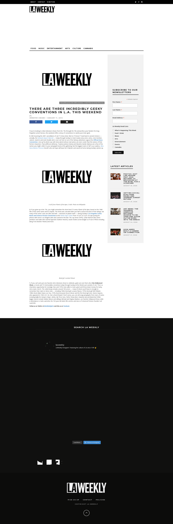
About (33, 2)
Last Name (117, 110)
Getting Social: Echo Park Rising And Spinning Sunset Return (132, 196)
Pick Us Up (73, 500)
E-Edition (51, 2)
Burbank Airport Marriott (46, 138)
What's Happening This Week (125, 130)
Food (33, 48)
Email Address (118, 118)
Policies (100, 500)
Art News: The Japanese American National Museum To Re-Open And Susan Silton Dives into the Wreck (132, 214)
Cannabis (88, 48)
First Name (117, 102)
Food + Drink (119, 133)
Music (42, 48)
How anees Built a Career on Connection (131, 231)
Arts (67, 48)
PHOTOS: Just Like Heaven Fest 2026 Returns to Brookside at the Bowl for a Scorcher (132, 178)
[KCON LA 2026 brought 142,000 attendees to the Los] (97, 396)
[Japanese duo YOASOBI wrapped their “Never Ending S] (76, 396)
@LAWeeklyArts (49, 306)
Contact (41, 2)
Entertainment (55, 48)
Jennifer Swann (37, 118)
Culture (76, 48)
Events (117, 144)
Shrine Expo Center (66, 215)
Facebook (66, 306)
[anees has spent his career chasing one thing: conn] (55, 396)
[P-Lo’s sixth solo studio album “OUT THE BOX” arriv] (117, 396)
